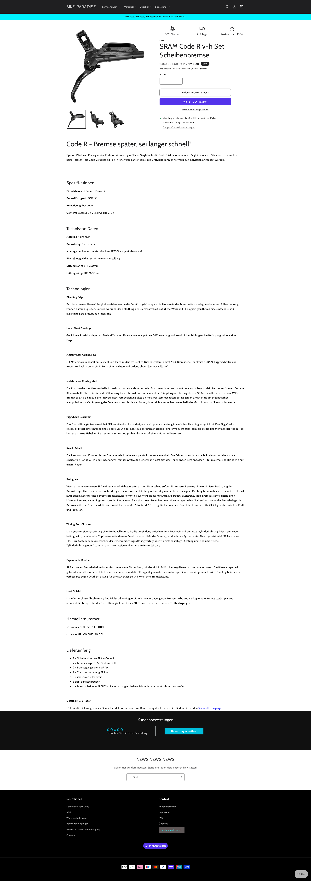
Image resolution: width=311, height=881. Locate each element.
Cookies (70, 835)
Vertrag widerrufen (171, 829)
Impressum (164, 812)
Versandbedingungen (210, 708)
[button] (111, 6)
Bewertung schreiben (183, 731)
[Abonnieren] (180, 777)
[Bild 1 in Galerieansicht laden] (76, 119)
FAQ (161, 817)
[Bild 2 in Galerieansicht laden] (96, 119)
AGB (68, 812)
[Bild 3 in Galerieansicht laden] (116, 119)
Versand (176, 68)
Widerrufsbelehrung (76, 817)
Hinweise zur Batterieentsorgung (83, 829)
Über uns (163, 823)
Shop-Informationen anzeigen (179, 127)
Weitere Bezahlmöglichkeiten (195, 109)
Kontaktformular (167, 806)
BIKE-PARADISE (81, 873)
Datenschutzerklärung (77, 806)
